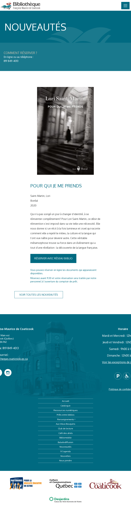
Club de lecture (65, 428)
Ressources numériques (66, 410)
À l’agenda (65, 451)
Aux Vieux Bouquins (65, 423)
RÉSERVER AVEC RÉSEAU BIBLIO (53, 258)
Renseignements (65, 419)
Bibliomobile (65, 437)
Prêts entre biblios (65, 414)
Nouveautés (65, 446)
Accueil (65, 401)
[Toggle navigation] (125, 5)
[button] (118, 375)
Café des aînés (65, 433)
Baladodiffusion (65, 442)
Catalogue (65, 405)
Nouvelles (66, 456)
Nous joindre (65, 460)
